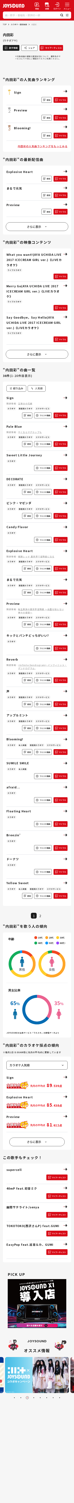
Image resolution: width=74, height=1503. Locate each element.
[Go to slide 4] (33, 1397)
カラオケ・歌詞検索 (19, 24)
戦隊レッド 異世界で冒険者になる (36, 556)
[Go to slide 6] (46, 1397)
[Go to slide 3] (27, 1397)
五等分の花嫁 (25, 403)
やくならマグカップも (30, 432)
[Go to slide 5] (40, 1397)
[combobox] (37, 388)
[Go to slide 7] (53, 1397)
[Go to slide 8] (59, 1397)
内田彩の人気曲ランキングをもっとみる (43, 146)
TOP (4, 24)
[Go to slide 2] (20, 1397)
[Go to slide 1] (14, 1397)
